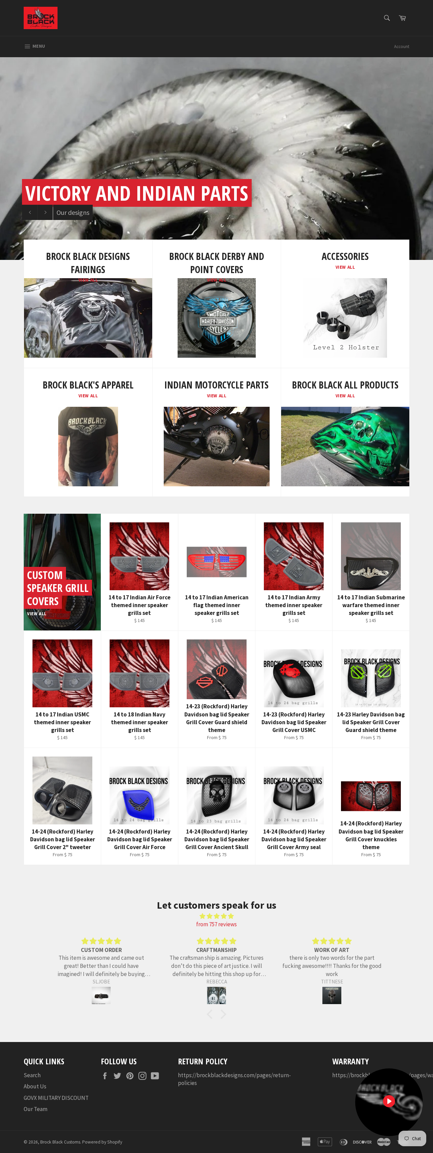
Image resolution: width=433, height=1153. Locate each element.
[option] (216, 158)
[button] (211, 1014)
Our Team (35, 1109)
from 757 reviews (216, 924)
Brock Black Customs (60, 1142)
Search (32, 1075)
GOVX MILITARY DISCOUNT (56, 1098)
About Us (35, 1086)
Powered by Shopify (102, 1142)
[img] (216, 916)
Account (401, 46)
